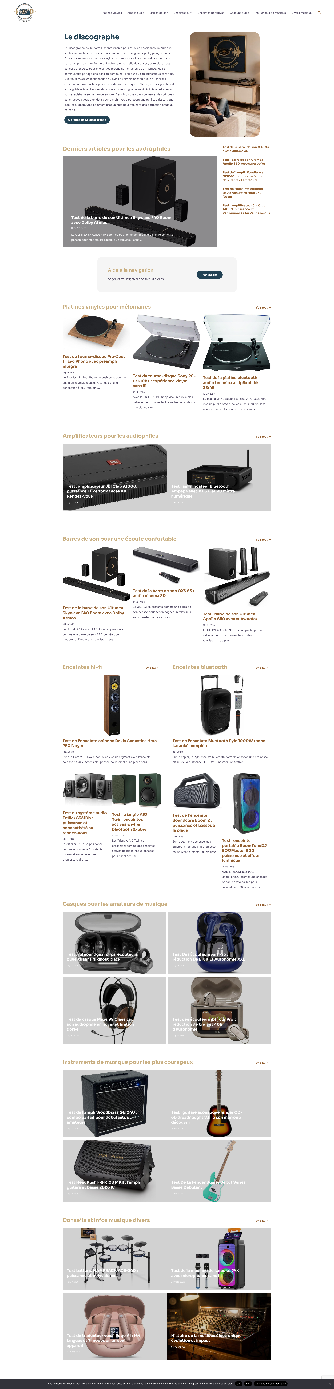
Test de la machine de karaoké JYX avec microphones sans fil (205, 1273)
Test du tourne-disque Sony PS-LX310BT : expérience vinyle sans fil (164, 381)
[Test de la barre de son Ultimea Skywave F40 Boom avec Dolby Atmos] (96, 573)
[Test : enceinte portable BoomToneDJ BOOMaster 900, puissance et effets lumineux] (246, 803)
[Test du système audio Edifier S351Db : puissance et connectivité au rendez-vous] (87, 789)
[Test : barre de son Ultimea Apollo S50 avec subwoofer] (237, 576)
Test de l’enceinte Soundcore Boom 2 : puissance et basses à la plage (194, 823)
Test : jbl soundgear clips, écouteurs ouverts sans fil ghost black (102, 957)
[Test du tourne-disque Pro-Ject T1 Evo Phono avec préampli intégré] (96, 332)
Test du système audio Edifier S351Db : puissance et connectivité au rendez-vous (85, 823)
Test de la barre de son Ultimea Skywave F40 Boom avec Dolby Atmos (93, 613)
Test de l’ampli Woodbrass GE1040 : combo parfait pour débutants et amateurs (245, 176)
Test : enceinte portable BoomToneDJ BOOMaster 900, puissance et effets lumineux (244, 850)
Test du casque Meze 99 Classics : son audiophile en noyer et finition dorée (100, 1024)
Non (248, 1383)
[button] (319, 13)
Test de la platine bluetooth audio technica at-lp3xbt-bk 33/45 (231, 382)
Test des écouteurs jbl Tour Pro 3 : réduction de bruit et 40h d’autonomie (205, 1024)
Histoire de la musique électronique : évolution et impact (207, 1338)
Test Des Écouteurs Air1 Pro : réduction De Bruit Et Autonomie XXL (209, 957)
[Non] (329, 1384)
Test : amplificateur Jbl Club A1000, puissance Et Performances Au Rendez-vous (246, 209)
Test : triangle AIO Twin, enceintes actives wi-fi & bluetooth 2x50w (129, 822)
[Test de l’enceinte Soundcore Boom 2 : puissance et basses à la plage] (197, 790)
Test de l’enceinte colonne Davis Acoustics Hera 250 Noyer (243, 192)
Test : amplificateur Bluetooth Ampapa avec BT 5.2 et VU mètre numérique (203, 491)
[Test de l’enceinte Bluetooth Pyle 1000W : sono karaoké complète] (222, 705)
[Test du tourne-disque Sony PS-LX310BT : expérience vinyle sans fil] (166, 341)
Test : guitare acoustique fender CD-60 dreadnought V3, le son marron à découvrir (206, 1117)
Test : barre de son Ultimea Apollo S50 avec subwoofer (244, 161)
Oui (239, 1383)
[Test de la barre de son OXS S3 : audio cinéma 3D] (166, 565)
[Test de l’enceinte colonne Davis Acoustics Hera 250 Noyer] (112, 705)
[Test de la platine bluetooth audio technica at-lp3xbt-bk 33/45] (237, 342)
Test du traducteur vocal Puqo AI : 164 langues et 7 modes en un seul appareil (103, 1340)
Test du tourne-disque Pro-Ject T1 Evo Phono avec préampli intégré (94, 361)
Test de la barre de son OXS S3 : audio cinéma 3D (246, 149)
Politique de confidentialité (271, 1383)
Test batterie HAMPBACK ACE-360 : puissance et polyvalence (102, 1273)
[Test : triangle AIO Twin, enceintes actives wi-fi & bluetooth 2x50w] (136, 790)
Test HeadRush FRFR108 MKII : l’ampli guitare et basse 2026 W (103, 1185)
